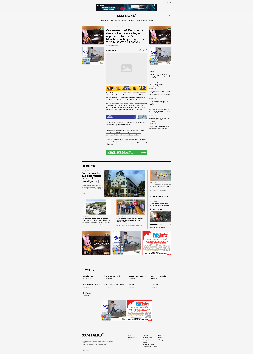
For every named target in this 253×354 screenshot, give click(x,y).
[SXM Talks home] (126, 15)
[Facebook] (167, 2)
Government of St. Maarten (150, 346)
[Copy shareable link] (139, 50)
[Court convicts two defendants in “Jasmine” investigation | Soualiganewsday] (124, 183)
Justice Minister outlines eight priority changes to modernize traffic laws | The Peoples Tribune (160, 103)
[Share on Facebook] (141, 50)
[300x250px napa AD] (157, 243)
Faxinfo (124, 20)
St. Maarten (131, 340)
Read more (86, 193)
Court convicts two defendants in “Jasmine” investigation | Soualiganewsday (158, 84)
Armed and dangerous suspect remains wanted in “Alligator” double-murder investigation (159, 119)
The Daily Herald (104, 20)
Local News (146, 335)
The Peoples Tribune (142, 20)
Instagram (161, 337)
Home (107, 26)
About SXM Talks (90, 2)
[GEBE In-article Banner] (126, 117)
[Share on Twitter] (143, 50)
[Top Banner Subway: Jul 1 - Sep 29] (126, 7)
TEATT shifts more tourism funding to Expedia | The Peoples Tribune (160, 185)
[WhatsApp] (170, 2)
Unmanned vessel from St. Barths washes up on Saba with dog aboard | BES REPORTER (159, 76)
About (129, 335)
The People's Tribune (148, 344)
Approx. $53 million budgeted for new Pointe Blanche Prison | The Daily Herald (159, 128)
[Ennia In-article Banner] (126, 152)
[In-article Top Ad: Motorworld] (126, 88)
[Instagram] (169, 2)
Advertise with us (132, 337)
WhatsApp (161, 340)
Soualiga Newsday (115, 20)
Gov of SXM (131, 20)
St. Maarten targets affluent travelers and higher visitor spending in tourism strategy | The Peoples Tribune (159, 111)
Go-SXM (151, 20)
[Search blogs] (165, 2)
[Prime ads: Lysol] (93, 35)
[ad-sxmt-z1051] (93, 56)
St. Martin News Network (115, 26)
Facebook (160, 335)
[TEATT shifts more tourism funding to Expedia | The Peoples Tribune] (160, 175)
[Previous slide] (168, 209)
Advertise (83, 2)
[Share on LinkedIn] (146, 50)
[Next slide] (170, 209)
